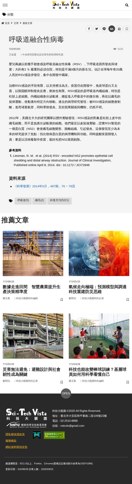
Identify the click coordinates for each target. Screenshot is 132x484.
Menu (5, 5)
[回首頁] (66, 5)
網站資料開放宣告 (17, 447)
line (103, 28)
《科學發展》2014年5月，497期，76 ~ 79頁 (44, 186)
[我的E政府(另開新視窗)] (36, 435)
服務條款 (11, 440)
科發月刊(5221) (59, 200)
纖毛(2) (39, 200)
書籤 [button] (126, 28)
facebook (89, 28)
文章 (16, 23)
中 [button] (111, 28)
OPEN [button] (66, 393)
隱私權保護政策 (15, 434)
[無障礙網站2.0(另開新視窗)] (54, 435)
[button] (127, 5)
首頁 (7, 23)
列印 (119, 28)
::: (2, 22)
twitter (96, 28)
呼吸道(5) (23, 200)
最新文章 (27, 23)
